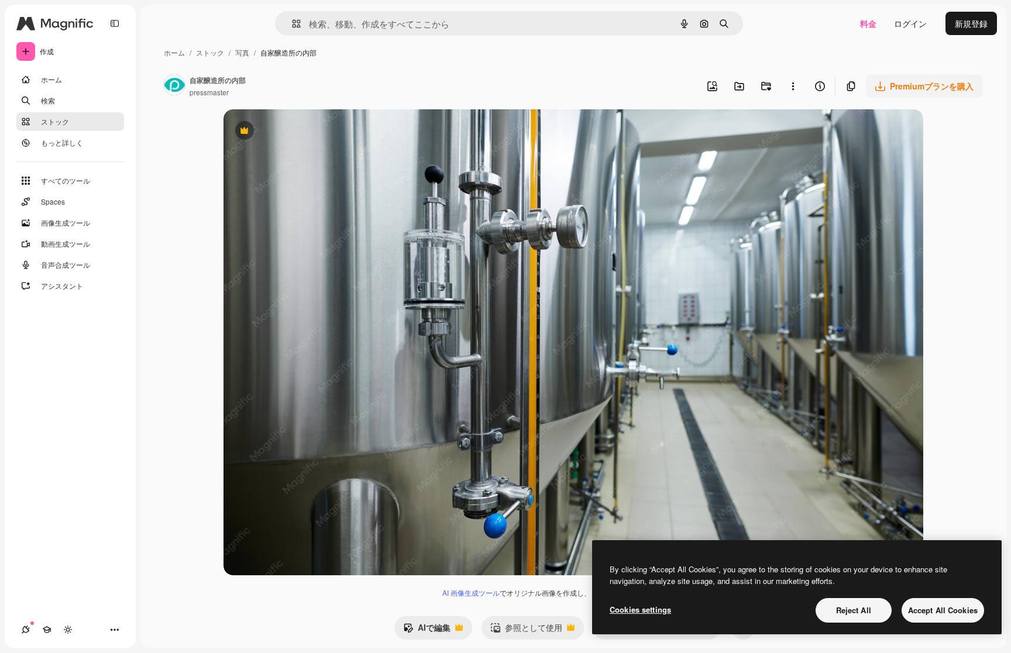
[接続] (25, 629)
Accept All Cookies (943, 610)
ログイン (910, 23)
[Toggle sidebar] (114, 23)
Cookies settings (640, 609)
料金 (868, 23)
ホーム (174, 52)
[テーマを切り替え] (68, 629)
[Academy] (46, 629)
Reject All (853, 610)
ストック (210, 52)
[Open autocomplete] (292, 23)
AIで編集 (427, 630)
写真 (242, 52)
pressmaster (209, 92)
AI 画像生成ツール (471, 592)
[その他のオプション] (792, 86)
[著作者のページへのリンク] (174, 86)
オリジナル (304, 132)
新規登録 (971, 23)
